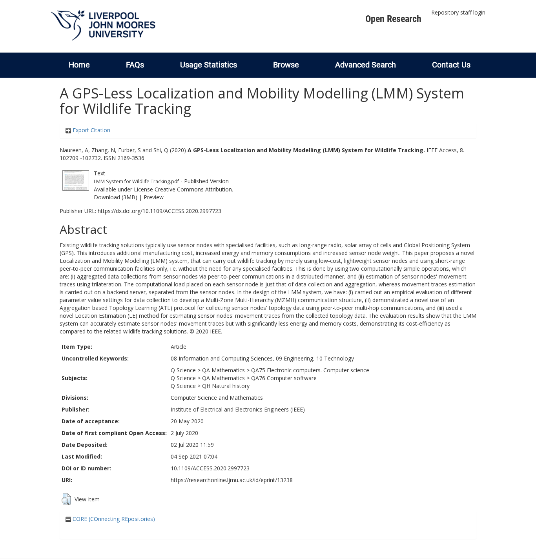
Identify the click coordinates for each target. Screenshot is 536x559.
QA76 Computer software (284, 378)
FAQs (135, 64)
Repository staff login (458, 12)
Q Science (183, 370)
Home (79, 64)
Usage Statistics (208, 64)
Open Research (393, 18)
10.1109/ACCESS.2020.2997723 (210, 468)
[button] (66, 499)
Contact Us (451, 64)
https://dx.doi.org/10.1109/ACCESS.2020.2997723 (159, 211)
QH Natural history (226, 386)
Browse (286, 64)
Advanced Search (365, 64)
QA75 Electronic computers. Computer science (310, 370)
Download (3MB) (115, 197)
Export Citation (90, 130)
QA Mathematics (223, 370)
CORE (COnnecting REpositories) (113, 519)
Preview (154, 197)
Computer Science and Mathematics (217, 397)
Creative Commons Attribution (193, 189)
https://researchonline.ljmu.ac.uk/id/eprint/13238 (232, 480)
